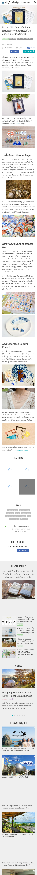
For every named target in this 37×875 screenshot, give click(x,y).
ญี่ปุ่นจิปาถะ (5, 38)
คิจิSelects (22, 516)
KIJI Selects (10, 513)
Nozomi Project (26, 513)
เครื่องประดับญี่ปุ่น (14, 519)
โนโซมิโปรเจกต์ (24, 519)
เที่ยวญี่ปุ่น (15, 2)
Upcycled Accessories (12, 516)
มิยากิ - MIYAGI (29, 38)
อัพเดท (10, 699)
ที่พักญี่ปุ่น (4, 699)
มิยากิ (17, 123)
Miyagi (17, 513)
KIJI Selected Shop (24, 510)
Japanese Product (12, 510)
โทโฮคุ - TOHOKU (20, 38)
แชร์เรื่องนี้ (23, 550)
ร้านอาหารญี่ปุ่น (26, 2)
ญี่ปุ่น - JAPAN (12, 38)
